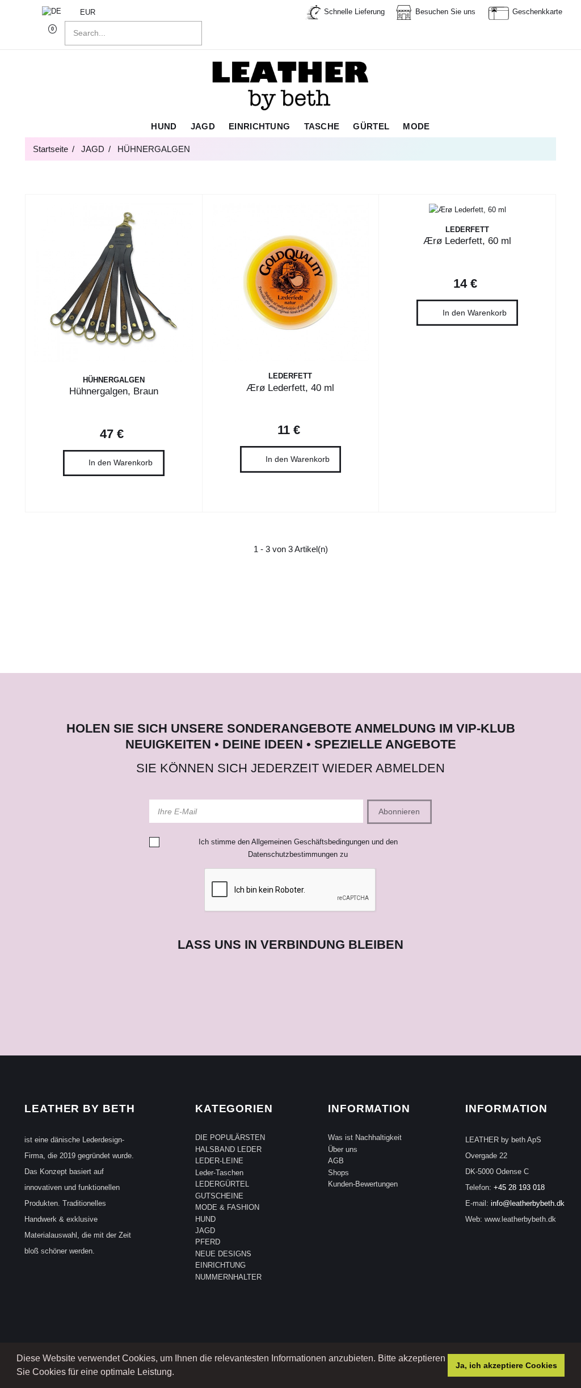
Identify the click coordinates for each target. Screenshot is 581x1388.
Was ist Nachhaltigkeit (365, 1137)
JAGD (205, 1230)
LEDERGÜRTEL (222, 1184)
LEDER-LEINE (219, 1160)
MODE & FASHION (227, 1207)
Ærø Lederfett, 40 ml (290, 387)
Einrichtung (259, 126)
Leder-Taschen (219, 1172)
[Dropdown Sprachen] (57, 12)
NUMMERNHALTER (228, 1277)
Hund (163, 126)
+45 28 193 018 (519, 1187)
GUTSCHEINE (219, 1196)
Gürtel (371, 126)
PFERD (207, 1242)
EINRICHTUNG (220, 1265)
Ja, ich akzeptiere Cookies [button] (506, 1365)
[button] (178, 1373)
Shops (338, 1172)
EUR (89, 12)
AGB (336, 1160)
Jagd (203, 126)
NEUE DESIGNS (223, 1254)
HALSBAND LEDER (228, 1149)
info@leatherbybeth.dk (528, 1203)
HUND (205, 1219)
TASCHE (322, 126)
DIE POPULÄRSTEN (230, 1137)
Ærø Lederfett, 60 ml (467, 240)
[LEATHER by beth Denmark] (290, 86)
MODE (416, 126)
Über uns (342, 1149)
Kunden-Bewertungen (363, 1184)
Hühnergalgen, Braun (113, 391)
